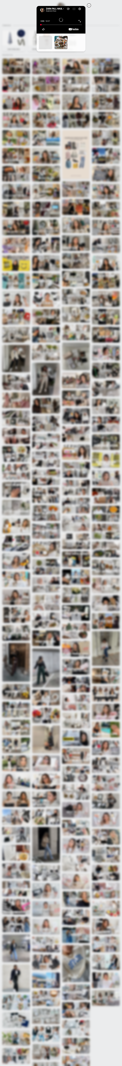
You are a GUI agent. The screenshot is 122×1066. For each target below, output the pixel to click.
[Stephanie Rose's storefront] (89, 5)
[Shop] (45, 42)
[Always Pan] (61, 42)
